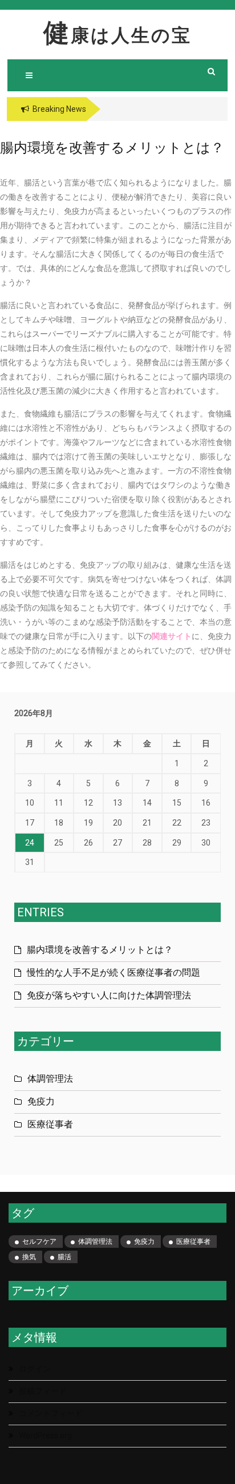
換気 (29, 1257)
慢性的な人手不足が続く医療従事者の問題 (113, 972)
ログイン (35, 1368)
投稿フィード (43, 1391)
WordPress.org (45, 1435)
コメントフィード (51, 1413)
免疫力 (41, 1101)
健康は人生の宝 (117, 35)
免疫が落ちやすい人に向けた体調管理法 (109, 995)
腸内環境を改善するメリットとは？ (100, 949)
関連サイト (172, 636)
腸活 (64, 1257)
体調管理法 (50, 1078)
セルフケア (39, 1242)
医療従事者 (50, 1124)
